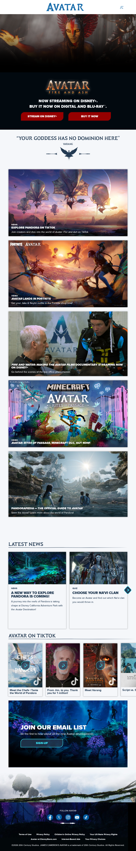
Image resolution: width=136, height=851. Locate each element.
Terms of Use (25, 834)
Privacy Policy (43, 834)
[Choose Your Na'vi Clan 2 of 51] (98, 568)
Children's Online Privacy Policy (70, 834)
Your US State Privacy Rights (103, 834)
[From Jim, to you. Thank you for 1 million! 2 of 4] (63, 665)
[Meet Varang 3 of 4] (100, 665)
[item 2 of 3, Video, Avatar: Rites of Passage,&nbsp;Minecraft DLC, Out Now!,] (68, 413)
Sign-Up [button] (42, 743)
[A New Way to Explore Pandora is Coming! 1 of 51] (37, 568)
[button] (42, 116)
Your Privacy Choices (95, 839)
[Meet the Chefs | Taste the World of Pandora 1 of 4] (25, 665)
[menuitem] (125, 7)
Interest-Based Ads (71, 839)
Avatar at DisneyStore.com (44, 839)
